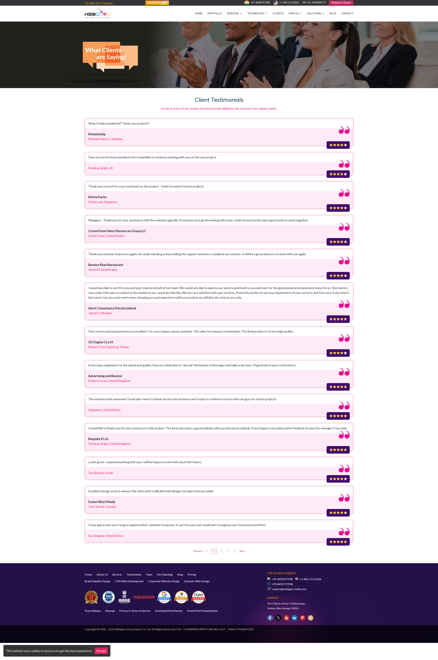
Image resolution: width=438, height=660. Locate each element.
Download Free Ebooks (169, 610)
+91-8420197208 (260, 2)
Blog (333, 13)
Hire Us (294, 13)
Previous (198, 551)
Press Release (93, 610)
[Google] (164, 597)
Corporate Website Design (164, 581)
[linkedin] (294, 618)
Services (233, 13)
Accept (101, 651)
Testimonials (133, 574)
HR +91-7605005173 (314, 2)
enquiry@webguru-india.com (289, 589)
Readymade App (157, 2)
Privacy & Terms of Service (135, 610)
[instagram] (310, 618)
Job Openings (165, 574)
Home (198, 13)
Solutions (314, 13)
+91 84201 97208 (282, 584)
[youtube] (286, 618)
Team (149, 574)
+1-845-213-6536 (289, 2)
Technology (256, 13)
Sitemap (110, 610)
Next (242, 551)
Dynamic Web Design (197, 581)
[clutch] (198, 597)
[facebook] (270, 618)
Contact (347, 13)
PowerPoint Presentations (202, 610)
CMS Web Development (129, 581)
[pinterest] (302, 618)
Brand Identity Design (97, 581)
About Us (102, 574)
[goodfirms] (181, 597)
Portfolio (215, 13)
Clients (278, 13)
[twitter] (278, 618)
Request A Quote (341, 2)
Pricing (192, 574)
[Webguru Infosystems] (97, 12)
